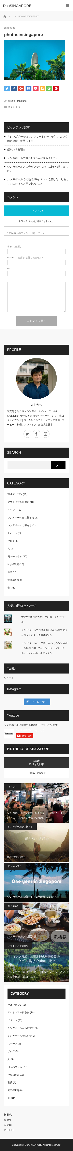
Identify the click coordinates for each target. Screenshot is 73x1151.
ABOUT (8, 1125)
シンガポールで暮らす (20, 525)
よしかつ (36, 404)
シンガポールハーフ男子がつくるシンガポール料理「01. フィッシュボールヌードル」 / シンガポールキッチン (44, 648)
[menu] (67, 5)
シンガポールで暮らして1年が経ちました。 (33, 158)
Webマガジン (15, 494)
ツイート (9, 677)
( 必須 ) (14, 246)
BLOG (7, 1120)
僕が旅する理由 (16, 149)
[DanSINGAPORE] (30, 6)
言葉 (10, 572)
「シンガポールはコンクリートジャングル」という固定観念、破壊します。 (37, 138)
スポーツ (12, 533)
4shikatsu (22, 101)
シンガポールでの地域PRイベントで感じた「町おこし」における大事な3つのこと (38, 181)
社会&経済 (13, 564)
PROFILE (9, 1130)
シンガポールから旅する (21, 517)
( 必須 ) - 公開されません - (25, 257)
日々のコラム (15, 556)
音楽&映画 (13, 579)
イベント (12, 509)
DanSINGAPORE (33, 1145)
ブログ (11, 541)
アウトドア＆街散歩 (18, 502)
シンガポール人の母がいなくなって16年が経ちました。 (37, 168)
